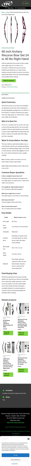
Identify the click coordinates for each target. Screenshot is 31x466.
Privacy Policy (5, 434)
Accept (15, 455)
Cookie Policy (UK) (14, 434)
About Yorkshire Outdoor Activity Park (15, 430)
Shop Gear (10, 8)
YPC (3, 403)
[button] (28, 439)
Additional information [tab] (8, 101)
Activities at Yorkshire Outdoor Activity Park (14, 396)
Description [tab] (5, 98)
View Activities (21, 8)
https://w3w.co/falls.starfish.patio (15, 426)
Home (3, 12)
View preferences (15, 460)
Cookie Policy (15, 463)
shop (7, 12)
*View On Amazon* (8, 84)
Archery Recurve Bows (8, 48)
